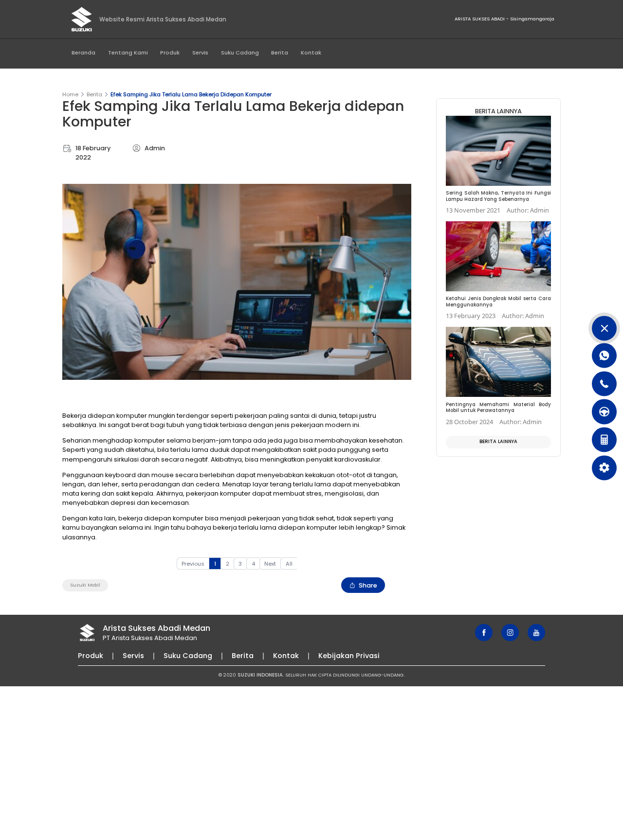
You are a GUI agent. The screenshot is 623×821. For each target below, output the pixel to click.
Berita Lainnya (498, 441)
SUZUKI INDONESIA (260, 675)
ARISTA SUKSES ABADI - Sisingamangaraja (504, 19)
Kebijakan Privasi (349, 655)
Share (368, 585)
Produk (170, 52)
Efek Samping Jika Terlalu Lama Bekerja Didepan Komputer (191, 94)
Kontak (311, 52)
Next (270, 564)
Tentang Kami (128, 52)
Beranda (83, 52)
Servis (200, 52)
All (289, 564)
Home (70, 94)
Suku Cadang (240, 52)
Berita (279, 52)
